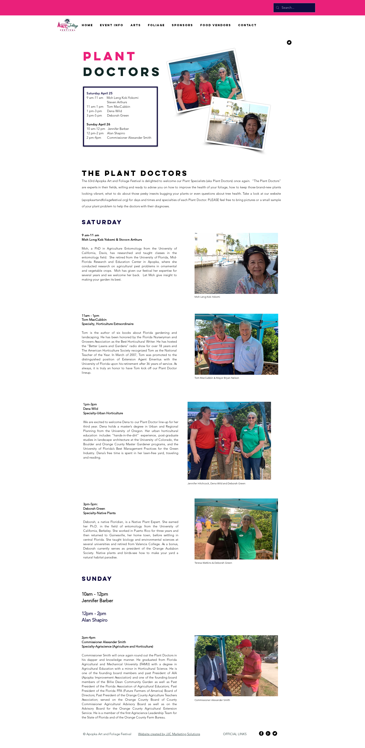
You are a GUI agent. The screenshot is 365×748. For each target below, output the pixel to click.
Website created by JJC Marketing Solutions (169, 734)
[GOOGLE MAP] (268, 733)
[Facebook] (261, 733)
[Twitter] (274, 733)
